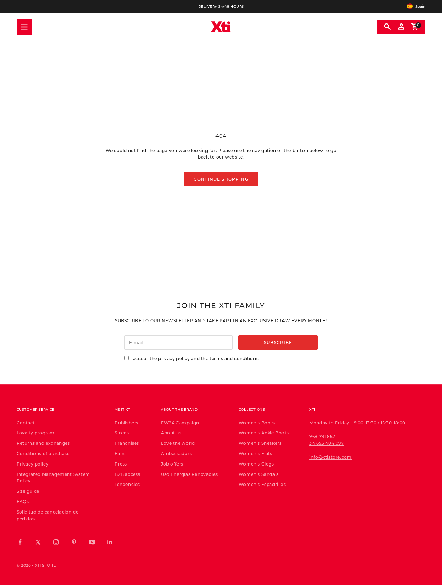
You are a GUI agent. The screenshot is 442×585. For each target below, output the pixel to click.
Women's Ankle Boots (264, 432)
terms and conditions (234, 358)
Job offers (172, 464)
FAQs (23, 501)
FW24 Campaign (180, 422)
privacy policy (174, 358)
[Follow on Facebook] (20, 542)
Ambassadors (176, 453)
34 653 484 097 (326, 443)
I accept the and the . (195, 358)
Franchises (127, 443)
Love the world (178, 443)
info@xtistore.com (330, 457)
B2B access (127, 474)
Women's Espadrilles (262, 484)
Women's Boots (257, 422)
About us (171, 432)
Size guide (28, 491)
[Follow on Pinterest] (73, 542)
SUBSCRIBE (278, 342)
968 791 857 (322, 436)
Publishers (126, 422)
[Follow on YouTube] (91, 542)
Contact (26, 422)
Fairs (120, 453)
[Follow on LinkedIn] (109, 542)
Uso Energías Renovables (189, 474)
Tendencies (127, 484)
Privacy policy (32, 464)
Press (121, 464)
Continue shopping (221, 179)
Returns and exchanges (43, 443)
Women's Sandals (259, 474)
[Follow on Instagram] (55, 542)
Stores (122, 432)
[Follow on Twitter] (38, 542)
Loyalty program (36, 432)
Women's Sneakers (260, 443)
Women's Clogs (256, 464)
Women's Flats (255, 453)
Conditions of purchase (43, 453)
